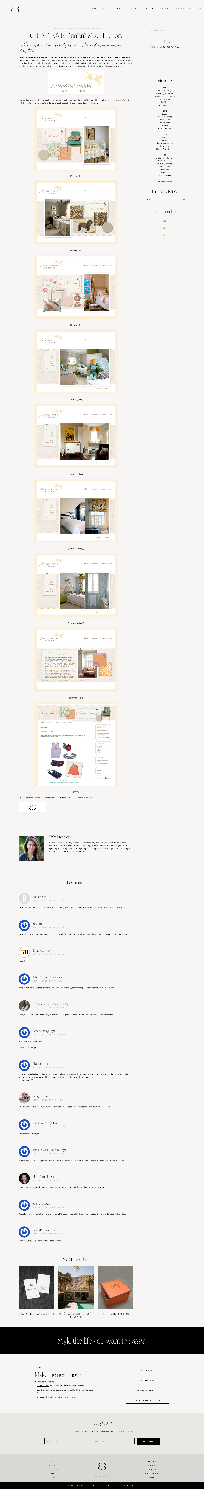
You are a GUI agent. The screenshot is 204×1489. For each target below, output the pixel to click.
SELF (164, 134)
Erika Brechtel (15, 9)
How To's (164, 125)
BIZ (164, 87)
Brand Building (164, 90)
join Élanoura (147, 1380)
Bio (52, 1461)
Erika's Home (164, 120)
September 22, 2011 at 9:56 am (49, 1100)
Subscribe (148, 1441)
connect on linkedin (147, 1390)
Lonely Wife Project (43, 1123)
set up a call (147, 1371)
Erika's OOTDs (164, 146)
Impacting (151, 1465)
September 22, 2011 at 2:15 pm (48, 1153)
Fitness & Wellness (164, 149)
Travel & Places (164, 175)
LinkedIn (60, 1397)
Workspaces (164, 105)
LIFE (164, 155)
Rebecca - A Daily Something (48, 1004)
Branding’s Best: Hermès (115, 1313)
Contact (152, 1477)
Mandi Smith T (40, 1176)
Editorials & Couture (164, 143)
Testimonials (151, 1473)
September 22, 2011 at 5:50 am (49, 900)
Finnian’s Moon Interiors (53, 60)
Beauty (164, 137)
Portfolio (52, 1473)
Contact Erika (43, 1385)
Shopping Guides (164, 181)
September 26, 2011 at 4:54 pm (48, 1234)
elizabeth (37, 1063)
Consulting (52, 1469)
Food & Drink (164, 167)
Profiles (164, 102)
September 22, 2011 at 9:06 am (49, 1067)
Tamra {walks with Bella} (46, 1150)
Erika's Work (164, 99)
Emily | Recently (41, 1230)
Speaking (151, 1461)
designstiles (39, 1096)
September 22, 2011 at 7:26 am (48, 954)
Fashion (164, 140)
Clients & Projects (63, 28)
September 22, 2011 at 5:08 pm (49, 1180)
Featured (151, 1469)
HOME (164, 111)
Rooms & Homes (164, 117)
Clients (52, 1477)
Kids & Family (91, 28)
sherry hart (39, 1203)
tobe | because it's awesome (48, 977)
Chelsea (37, 897)
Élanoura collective (52, 1390)
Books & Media (164, 161)
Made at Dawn (102, 1462)
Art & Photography (164, 158)
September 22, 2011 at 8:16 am (48, 1008)
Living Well (164, 169)
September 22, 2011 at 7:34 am (48, 981)
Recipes (164, 172)
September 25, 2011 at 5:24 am (48, 1207)
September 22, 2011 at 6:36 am (49, 927)
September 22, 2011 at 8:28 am (49, 1034)
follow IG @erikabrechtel (147, 1400)
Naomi (36, 923)
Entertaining (164, 122)
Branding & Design (164, 93)
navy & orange (41, 1031)
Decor (79, 28)
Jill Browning (39, 950)
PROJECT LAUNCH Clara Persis (36, 1313)
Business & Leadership (164, 96)
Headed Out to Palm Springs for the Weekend (76, 1315)
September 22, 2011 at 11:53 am (49, 1127)
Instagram (71, 1397)
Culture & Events (164, 164)
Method (52, 1465)
